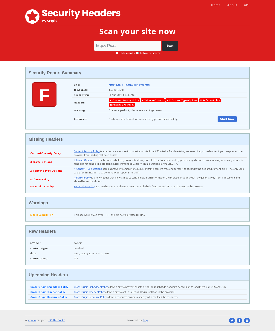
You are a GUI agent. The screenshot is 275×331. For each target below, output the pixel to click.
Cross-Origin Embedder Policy (91, 287)
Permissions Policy (84, 186)
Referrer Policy (82, 177)
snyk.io (32, 320)
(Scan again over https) (138, 84)
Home (216, 5)
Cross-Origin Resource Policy (90, 297)
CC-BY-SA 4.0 (56, 320)
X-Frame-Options (83, 160)
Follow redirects (150, 53)
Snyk (145, 320)
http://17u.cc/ (116, 84)
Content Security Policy (87, 151)
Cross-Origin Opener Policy (89, 292)
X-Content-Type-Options (88, 168)
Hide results (127, 53)
